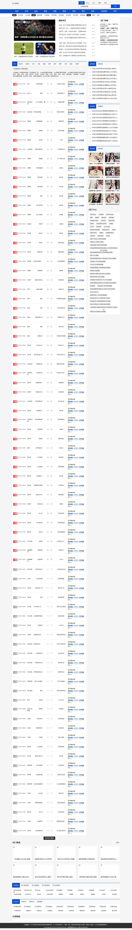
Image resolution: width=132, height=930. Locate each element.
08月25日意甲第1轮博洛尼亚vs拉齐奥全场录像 (105, 92)
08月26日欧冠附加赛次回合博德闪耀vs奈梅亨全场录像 (105, 75)
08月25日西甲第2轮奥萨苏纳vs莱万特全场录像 (105, 95)
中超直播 (46, 15)
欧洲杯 (31, 74)
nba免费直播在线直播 (46, 72)
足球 (26, 11)
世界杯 (37, 74)
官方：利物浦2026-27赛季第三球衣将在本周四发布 (73, 55)
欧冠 (47, 74)
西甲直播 (53, 15)
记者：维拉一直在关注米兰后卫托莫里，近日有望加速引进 (73, 43)
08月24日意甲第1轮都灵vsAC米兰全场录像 (105, 98)
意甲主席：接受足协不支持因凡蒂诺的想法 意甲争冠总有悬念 (73, 46)
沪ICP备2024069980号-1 (82, 927)
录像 (54, 11)
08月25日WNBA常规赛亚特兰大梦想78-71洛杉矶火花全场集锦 (105, 124)
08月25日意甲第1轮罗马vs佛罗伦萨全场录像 (105, 88)
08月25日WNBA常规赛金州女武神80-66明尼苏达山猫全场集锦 (105, 121)
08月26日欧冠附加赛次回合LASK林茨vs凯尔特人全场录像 (105, 72)
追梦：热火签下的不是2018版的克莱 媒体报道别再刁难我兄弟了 (73, 52)
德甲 (55, 74)
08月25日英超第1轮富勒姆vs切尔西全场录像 (105, 85)
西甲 (22, 74)
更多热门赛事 (49, 838)
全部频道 (104, 11)
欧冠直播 (82, 15)
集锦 (64, 11)
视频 (74, 11)
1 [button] (17, 22)
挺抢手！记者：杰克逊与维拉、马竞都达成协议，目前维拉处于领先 (73, 31)
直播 (45, 11)
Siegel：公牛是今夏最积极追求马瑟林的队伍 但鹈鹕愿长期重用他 (73, 37)
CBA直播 (27, 15)
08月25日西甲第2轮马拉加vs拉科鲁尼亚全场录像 (105, 82)
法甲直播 (75, 15)
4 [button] (24, 22)
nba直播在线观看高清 (74, 72)
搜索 (93, 15)
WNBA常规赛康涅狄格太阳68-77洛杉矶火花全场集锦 (105, 141)
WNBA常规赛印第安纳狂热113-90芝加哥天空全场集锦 (105, 131)
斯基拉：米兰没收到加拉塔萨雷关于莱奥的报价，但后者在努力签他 (73, 49)
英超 (18, 74)
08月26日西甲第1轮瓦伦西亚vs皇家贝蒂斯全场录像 (105, 68)
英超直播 (39, 15)
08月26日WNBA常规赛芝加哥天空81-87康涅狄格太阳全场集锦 (105, 117)
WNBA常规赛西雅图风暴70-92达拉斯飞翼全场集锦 (105, 137)
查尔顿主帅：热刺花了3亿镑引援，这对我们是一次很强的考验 (73, 34)
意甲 (59, 74)
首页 (16, 11)
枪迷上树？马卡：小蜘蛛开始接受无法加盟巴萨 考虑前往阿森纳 (73, 28)
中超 (26, 74)
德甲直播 (61, 15)
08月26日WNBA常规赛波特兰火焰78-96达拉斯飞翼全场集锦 (105, 114)
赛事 (92, 11)
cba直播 (82, 74)
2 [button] (19, 22)
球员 (115, 11)
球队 (83, 11)
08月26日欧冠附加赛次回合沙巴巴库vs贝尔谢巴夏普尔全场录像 (105, 78)
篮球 (36, 11)
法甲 (51, 74)
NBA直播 (20, 15)
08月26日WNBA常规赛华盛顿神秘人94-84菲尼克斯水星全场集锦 (105, 111)
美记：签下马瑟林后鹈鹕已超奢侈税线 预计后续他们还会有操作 (73, 25)
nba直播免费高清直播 (60, 72)
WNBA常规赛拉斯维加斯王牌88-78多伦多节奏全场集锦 (105, 134)
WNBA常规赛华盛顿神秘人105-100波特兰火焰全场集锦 (105, 127)
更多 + (118, 842)
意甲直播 (68, 15)
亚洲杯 (42, 74)
